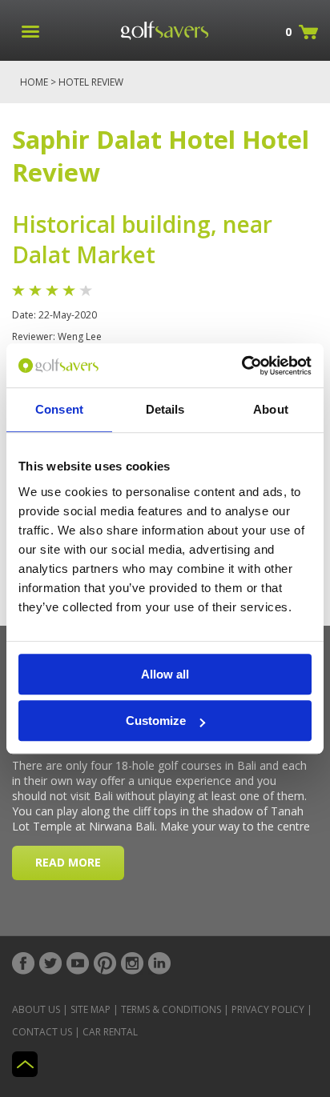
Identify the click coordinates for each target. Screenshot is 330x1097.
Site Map (90, 1009)
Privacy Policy (267, 1009)
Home (34, 82)
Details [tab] (165, 409)
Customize (156, 720)
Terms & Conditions (171, 1009)
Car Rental (110, 1032)
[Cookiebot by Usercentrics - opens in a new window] (241, 365)
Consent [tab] (59, 409)
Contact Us (42, 1032)
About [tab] (270, 409)
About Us (36, 1009)
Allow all (165, 674)
